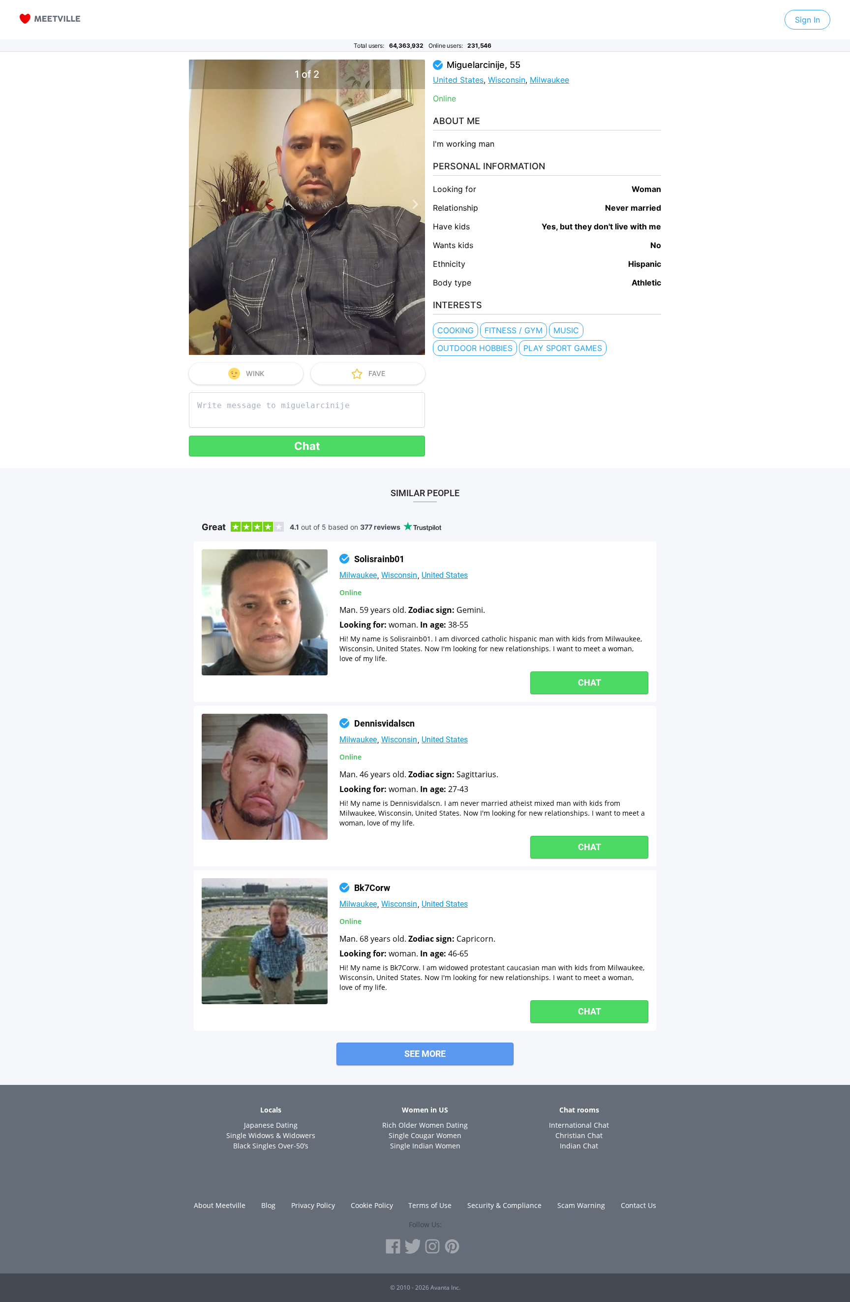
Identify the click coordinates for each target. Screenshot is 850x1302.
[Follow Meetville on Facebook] (393, 1246)
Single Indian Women (425, 1145)
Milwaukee (549, 80)
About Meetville (219, 1205)
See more (425, 1053)
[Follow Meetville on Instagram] (432, 1246)
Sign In (807, 20)
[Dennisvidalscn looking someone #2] (265, 777)
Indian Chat (579, 1145)
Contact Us (638, 1205)
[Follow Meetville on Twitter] (412, 1246)
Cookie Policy (372, 1205)
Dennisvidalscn (384, 723)
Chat (307, 446)
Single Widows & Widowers (270, 1135)
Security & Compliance (504, 1205)
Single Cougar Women (425, 1135)
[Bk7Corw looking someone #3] (265, 941)
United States (458, 80)
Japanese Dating (271, 1125)
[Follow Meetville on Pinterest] (452, 1246)
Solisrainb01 (379, 559)
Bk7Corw (372, 888)
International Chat (579, 1125)
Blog (268, 1205)
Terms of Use (430, 1205)
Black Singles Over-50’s (270, 1145)
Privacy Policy (313, 1205)
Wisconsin (506, 80)
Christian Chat (579, 1135)
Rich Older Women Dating (425, 1125)
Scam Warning (581, 1205)
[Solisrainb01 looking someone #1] (265, 612)
